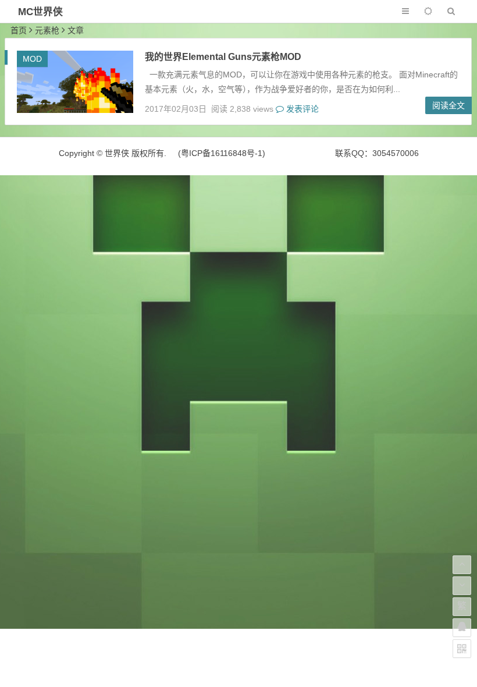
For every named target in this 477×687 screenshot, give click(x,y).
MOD (32, 58)
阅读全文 (448, 105)
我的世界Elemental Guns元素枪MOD (223, 57)
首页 (18, 30)
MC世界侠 (40, 11)
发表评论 (301, 109)
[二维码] (462, 648)
